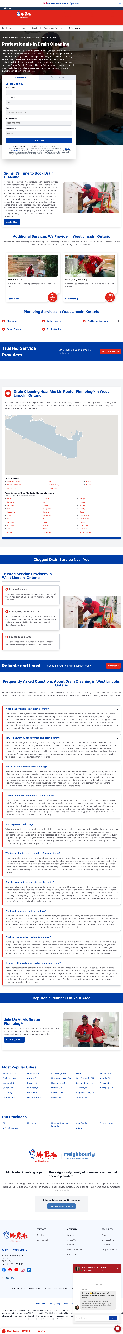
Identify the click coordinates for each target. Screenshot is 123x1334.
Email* (8, 108)
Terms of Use (40, 1304)
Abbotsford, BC (10, 1073)
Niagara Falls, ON (59, 1083)
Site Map (106, 1244)
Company (72, 1229)
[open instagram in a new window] (23, 1271)
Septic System (54, 329)
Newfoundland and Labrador (59, 1124)
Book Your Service (110, 351)
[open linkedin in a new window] (29, 1271)
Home (8, 28)
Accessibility (69, 1304)
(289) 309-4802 (16, 1250)
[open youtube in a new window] (16, 1271)
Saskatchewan (106, 1123)
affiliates (67, 149)
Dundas (82, 502)
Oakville (10, 519)
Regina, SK (56, 1097)
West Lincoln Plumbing (53, 28)
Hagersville (11, 512)
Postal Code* (11, 129)
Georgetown (47, 509)
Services (41, 1229)
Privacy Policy (54, 1304)
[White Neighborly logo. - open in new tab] (8, 8)
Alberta (6, 1123)
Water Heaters (54, 321)
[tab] (20, 77)
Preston (45, 522)
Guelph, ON (32, 1078)
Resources (107, 1229)
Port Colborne (84, 519)
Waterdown (83, 529)
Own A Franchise (74, 1249)
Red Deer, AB (57, 1092)
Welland (9, 532)
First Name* (10, 87)
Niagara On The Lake (14, 485)
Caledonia (10, 502)
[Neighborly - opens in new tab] (12, 1278)
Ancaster (46, 499)
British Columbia (10, 1128)
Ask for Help (12, 222)
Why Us (70, 1235)
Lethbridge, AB (34, 1097)
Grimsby (82, 509)
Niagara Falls (47, 515)
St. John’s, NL (82, 1088)
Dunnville (10, 505)
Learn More (13, 298)
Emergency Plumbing (76, 279)
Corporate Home (109, 1249)
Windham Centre (85, 532)
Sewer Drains (14, 329)
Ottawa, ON (56, 1088)
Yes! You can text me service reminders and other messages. (33, 146)
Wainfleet (46, 529)
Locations (21, 28)
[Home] (3, 28)
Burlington (83, 499)
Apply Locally (73, 1254)
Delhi (44, 502)
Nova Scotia (81, 1123)
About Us (71, 1240)
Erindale (45, 505)
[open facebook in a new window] (4, 1271)
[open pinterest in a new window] (10, 1271)
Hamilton (52, 481)
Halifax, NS (32, 1083)
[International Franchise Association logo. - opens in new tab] (6, 1278)
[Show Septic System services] (78, 329)
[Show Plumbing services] (37, 321)
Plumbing (12, 321)
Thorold (9, 529)
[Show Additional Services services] (118, 321)
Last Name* (10, 98)
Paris (44, 519)
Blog (104, 1235)
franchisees (16, 150)
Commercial (59, 77)
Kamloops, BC (33, 1088)
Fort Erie (82, 505)
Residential (21, 77)
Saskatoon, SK (82, 1073)
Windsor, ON (105, 1083)
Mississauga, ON (58, 1073)
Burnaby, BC (8, 1083)
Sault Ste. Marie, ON (85, 1078)
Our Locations (108, 1240)
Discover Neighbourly (61, 1207)
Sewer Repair (15, 279)
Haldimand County (13, 481)
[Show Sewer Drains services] (37, 329)
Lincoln (88, 481)
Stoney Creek (84, 525)
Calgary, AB (8, 1088)
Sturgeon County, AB (85, 1092)
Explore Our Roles (14, 1040)
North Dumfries (85, 515)
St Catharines (11, 488)
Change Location (114, 22)
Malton (82, 512)
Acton (9, 499)
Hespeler (46, 512)
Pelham (88, 485)
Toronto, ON (81, 1097)
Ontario (35, 28)
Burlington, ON (9, 1078)
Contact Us (113, 665)
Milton (9, 515)
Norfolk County (54, 485)
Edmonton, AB (33, 1073)
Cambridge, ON (10, 1092)
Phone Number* (12, 118)
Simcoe (45, 525)
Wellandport (47, 532)
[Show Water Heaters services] (78, 321)
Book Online (38, 140)
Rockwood (10, 525)
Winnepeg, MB (106, 1088)
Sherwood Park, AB (84, 1083)
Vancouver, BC (106, 1073)
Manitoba (31, 1123)
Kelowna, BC (32, 1092)
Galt (8, 509)
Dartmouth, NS (9, 1097)
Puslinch (82, 522)
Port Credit (10, 522)
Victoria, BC (105, 1078)
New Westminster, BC (61, 1078)
